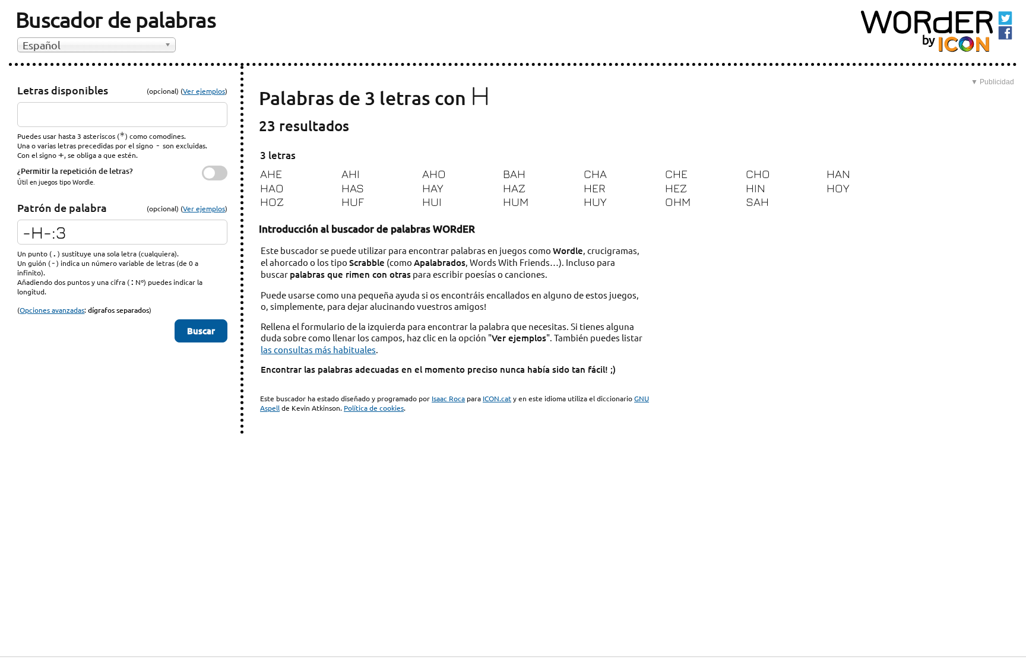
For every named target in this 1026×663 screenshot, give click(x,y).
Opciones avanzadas (52, 310)
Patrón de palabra (62, 207)
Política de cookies (374, 408)
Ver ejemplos (204, 91)
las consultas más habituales (318, 349)
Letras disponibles (62, 90)
